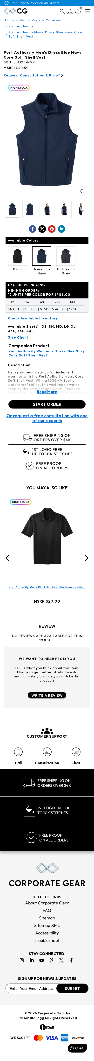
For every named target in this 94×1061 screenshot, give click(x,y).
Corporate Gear (51, 1013)
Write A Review (47, 695)
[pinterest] (52, 229)
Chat (76, 762)
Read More (47, 391)
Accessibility (47, 933)
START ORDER (47, 404)
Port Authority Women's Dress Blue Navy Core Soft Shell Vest (46, 353)
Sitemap (47, 918)
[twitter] (42, 229)
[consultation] (47, 752)
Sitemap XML (47, 925)
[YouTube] (41, 960)
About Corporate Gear (47, 903)
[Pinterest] (51, 960)
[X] (61, 960)
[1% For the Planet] (47, 1027)
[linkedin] (61, 229)
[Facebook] (71, 960)
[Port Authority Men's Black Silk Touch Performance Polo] (47, 536)
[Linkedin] (31, 960)
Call (18, 762)
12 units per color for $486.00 (39, 292)
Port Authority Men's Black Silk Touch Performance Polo (47, 587)
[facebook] (32, 229)
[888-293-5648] (18, 752)
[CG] (16, 11)
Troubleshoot (47, 940)
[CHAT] (76, 752)
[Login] (70, 11)
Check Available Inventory (33, 318)
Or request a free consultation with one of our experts (47, 418)
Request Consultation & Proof (32, 75)
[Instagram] (22, 960)
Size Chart (18, 337)
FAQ (47, 910)
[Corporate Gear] (47, 874)
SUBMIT (72, 988)
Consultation (47, 762)
